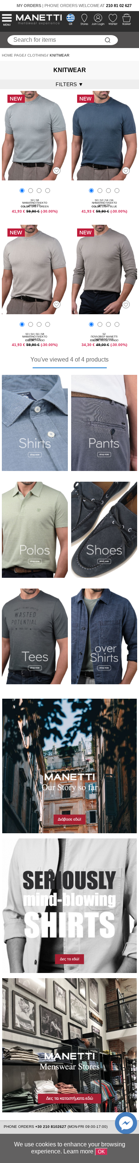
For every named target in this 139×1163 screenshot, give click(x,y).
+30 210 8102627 (51, 1127)
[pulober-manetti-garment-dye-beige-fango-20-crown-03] (105, 312)
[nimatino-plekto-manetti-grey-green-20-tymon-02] (35, 178)
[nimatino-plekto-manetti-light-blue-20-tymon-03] (105, 178)
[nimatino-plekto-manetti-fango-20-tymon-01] (35, 312)
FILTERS (69, 84)
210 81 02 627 (119, 5)
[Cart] (124, 21)
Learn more (78, 1151)
